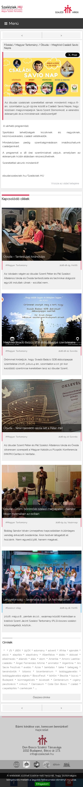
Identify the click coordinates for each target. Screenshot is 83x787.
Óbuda (10, 94)
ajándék (73, 650)
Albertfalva (48, 654)
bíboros (26, 671)
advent (52, 650)
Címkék (7, 642)
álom (42, 659)
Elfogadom (42, 783)
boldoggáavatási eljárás (15, 675)
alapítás (17, 654)
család (74, 684)
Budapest (7, 680)
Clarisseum (37, 684)
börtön (53, 675)
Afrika (62, 650)
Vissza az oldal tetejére (65, 183)
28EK (18, 650)
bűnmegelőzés (26, 680)
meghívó (21, 94)
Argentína (67, 663)
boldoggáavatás (68, 671)
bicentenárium (44, 671)
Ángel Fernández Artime (30, 663)
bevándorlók (9, 671)
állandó (23, 659)
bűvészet (44, 680)
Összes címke (41, 697)
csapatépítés (9, 688)
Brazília (64, 675)
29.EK (27, 650)
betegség (73, 667)
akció (5, 654)
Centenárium (61, 680)
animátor (53, 663)
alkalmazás (8, 659)
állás (33, 659)
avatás (27, 667)
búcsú (74, 675)
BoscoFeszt (39, 675)
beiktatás (49, 667)
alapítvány (32, 654)
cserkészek (26, 688)
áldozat (73, 654)
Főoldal (8, 44)
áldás (62, 654)
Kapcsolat (41, 730)
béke (61, 667)
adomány (39, 650)
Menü (14, 23)
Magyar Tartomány (26, 44)
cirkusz (23, 684)
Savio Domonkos (37, 94)
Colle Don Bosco (57, 684)
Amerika (53, 659)
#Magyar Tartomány (40, 90)
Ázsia (38, 667)
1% (10, 650)
